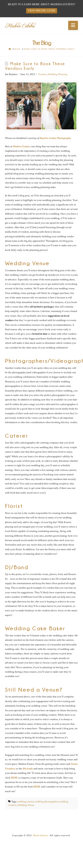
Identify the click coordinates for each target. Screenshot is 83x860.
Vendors (42, 74)
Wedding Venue (26, 805)
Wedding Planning (57, 74)
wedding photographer (46, 801)
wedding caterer (25, 801)
